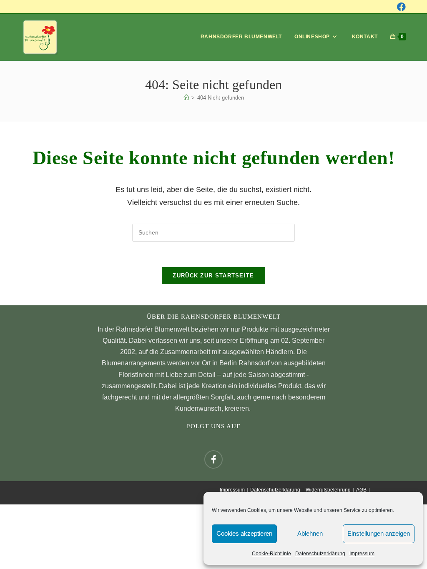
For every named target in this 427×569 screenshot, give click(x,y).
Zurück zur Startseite (213, 275)
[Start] (186, 98)
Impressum (361, 554)
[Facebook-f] (213, 459)
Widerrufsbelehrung (328, 490)
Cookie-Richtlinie (271, 554)
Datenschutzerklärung (320, 554)
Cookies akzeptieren (244, 533)
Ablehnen (310, 533)
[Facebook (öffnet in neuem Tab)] (401, 6)
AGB (361, 490)
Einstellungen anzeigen (378, 533)
